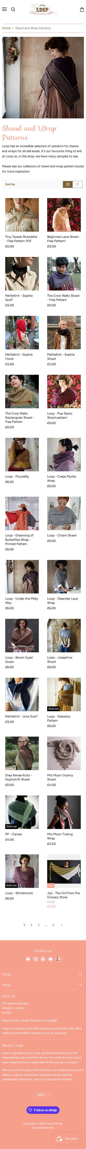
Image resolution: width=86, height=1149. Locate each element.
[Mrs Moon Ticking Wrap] (64, 812)
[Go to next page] (61, 925)
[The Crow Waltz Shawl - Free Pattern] (64, 273)
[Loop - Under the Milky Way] (22, 576)
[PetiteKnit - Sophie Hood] (22, 332)
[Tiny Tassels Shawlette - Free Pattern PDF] (22, 215)
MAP (54, 1020)
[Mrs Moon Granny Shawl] (64, 753)
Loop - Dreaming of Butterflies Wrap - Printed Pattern (19, 539)
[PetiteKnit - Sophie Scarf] (22, 273)
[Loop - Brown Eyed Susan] (22, 635)
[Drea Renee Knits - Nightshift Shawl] (22, 753)
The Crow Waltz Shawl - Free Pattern (63, 298)
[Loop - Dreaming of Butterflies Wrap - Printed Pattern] (22, 513)
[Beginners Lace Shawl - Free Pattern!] (64, 215)
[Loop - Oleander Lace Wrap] (64, 576)
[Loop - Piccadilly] (22, 454)
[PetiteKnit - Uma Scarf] (22, 694)
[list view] (77, 184)
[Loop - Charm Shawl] (64, 513)
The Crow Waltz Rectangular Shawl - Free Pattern (19, 417)
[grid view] (68, 184)
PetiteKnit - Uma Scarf (21, 716)
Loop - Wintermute (19, 893)
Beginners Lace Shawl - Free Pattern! (63, 239)
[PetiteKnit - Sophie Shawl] (64, 332)
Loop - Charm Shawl (61, 535)
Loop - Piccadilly (17, 476)
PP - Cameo (13, 834)
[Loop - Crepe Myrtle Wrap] (64, 454)
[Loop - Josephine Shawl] (64, 635)
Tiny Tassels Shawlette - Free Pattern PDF (21, 239)
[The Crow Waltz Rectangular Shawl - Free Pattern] (22, 391)
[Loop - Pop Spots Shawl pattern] (64, 391)
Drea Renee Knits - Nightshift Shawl (18, 777)
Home (6, 28)
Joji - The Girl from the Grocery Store (63, 895)
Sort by (10, 184)
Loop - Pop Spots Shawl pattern (59, 415)
